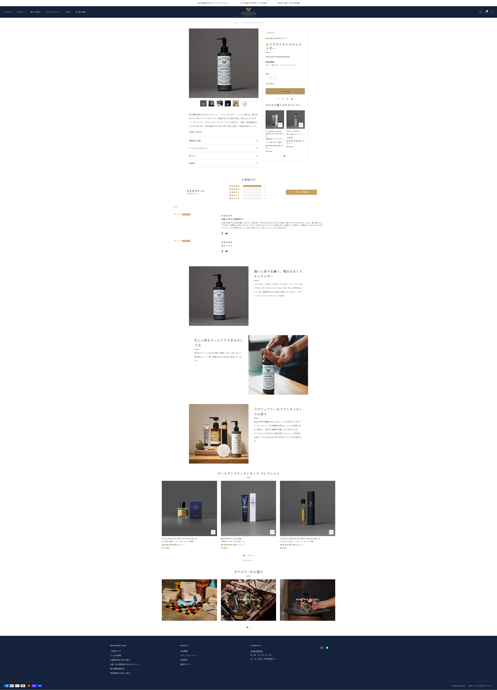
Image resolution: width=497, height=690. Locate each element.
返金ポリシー (185, 664)
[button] (271, 38)
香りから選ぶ (35, 12)
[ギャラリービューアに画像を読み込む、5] (236, 103)
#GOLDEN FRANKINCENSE (278, 57)
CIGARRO (270, 33)
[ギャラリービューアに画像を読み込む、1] (203, 103)
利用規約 (184, 660)
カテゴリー (21, 12)
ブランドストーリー (53, 12)
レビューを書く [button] (301, 192)
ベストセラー (8, 12)
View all (247, 560)
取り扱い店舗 (80, 12)
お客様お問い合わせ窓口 (120, 660)
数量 (267, 74)
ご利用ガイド (115, 651)
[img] (226, 216)
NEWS (67, 12)
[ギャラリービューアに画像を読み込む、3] (220, 103)
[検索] (492, 12)
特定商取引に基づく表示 (120, 673)
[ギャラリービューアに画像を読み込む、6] (244, 103)
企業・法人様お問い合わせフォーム (124, 664)
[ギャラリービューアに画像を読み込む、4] (228, 103)
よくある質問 (115, 655)
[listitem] (213, 3)
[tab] (284, 156)
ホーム (235, 23)
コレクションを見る (189, 609)
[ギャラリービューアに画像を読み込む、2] (211, 103)
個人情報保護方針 (117, 668)
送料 (272, 65)
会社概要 (184, 651)
